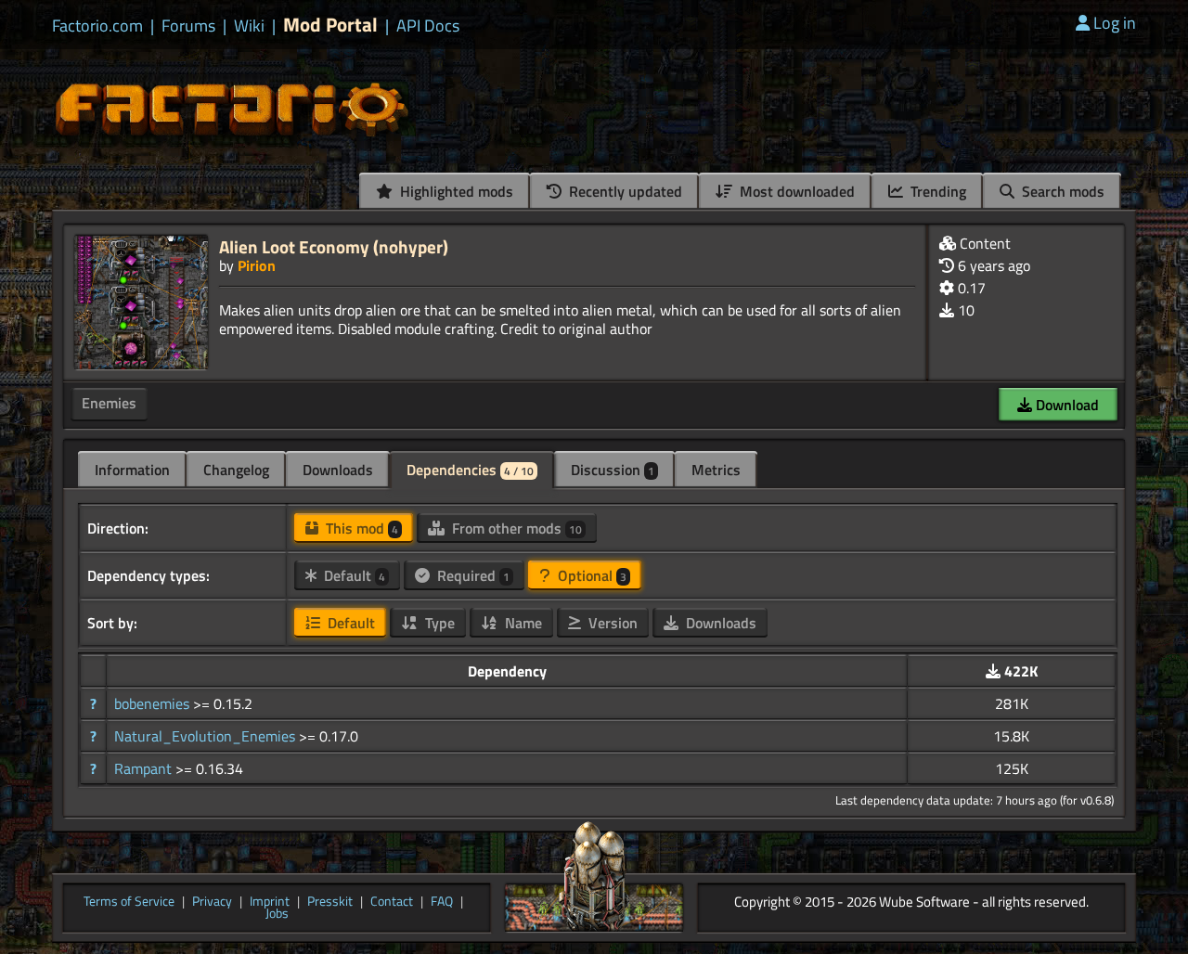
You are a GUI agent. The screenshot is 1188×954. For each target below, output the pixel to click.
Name (521, 623)
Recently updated (623, 191)
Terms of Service (129, 902)
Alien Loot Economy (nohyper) (333, 246)
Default (352, 575)
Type (438, 623)
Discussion (612, 469)
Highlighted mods (454, 191)
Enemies (109, 403)
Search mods (1061, 191)
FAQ (442, 902)
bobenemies (153, 703)
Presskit (330, 902)
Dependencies (470, 469)
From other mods (515, 528)
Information (132, 469)
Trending (936, 191)
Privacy (212, 902)
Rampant (144, 768)
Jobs (277, 914)
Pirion (257, 265)
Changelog (236, 469)
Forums (188, 26)
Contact (391, 902)
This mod (360, 528)
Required (471, 575)
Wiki (249, 26)
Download (1065, 404)
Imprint (270, 902)
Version (611, 623)
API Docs (427, 26)
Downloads (338, 469)
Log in (1114, 22)
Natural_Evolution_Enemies (206, 736)
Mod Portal (330, 24)
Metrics (716, 469)
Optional (590, 575)
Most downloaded (795, 191)
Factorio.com (97, 26)
